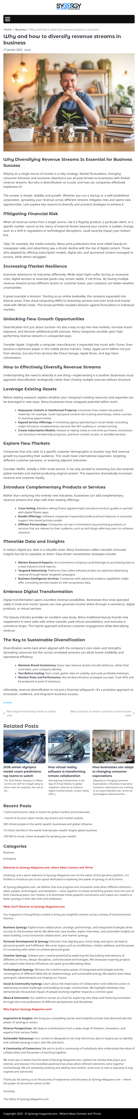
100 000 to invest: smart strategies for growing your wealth (39, 836)
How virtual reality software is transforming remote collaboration (66, 771)
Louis (27, 49)
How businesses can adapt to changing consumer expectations (113, 771)
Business (7, 702)
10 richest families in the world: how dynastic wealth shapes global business (50, 830)
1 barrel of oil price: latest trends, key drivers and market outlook (43, 818)
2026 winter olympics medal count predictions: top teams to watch (22, 771)
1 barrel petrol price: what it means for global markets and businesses (46, 812)
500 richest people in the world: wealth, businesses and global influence (47, 824)
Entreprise (9, 858)
